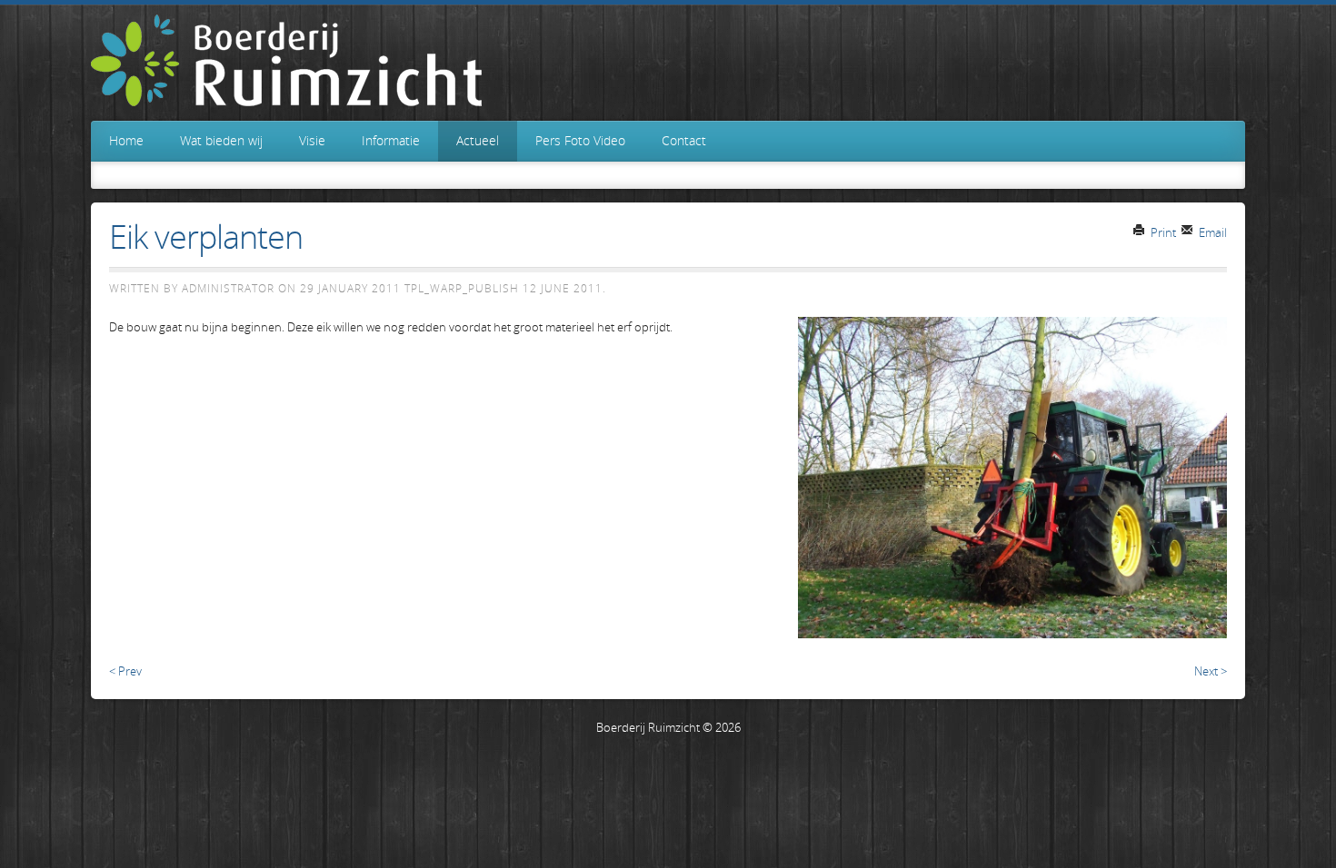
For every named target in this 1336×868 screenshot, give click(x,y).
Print (1162, 232)
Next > (1210, 671)
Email (1211, 232)
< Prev (125, 671)
